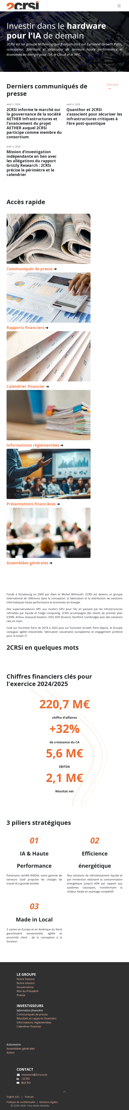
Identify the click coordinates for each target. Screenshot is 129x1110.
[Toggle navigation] (119, 5)
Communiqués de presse (30, 268)
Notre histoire (26, 979)
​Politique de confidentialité (21, 1102)
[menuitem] (13, 1096)
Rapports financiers (25, 327)
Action (10, 1052)
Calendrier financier (26, 386)
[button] (64, 1092)
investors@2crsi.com (34, 1075)
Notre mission (26, 983)
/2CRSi (26, 1079)
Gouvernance (25, 987)
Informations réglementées (33, 445)
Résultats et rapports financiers (36, 1018)
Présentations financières (31, 504)
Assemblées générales (21, 1048)
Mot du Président (27, 991)
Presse (21, 995)
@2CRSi (26, 1083)
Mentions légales (48, 1102)
